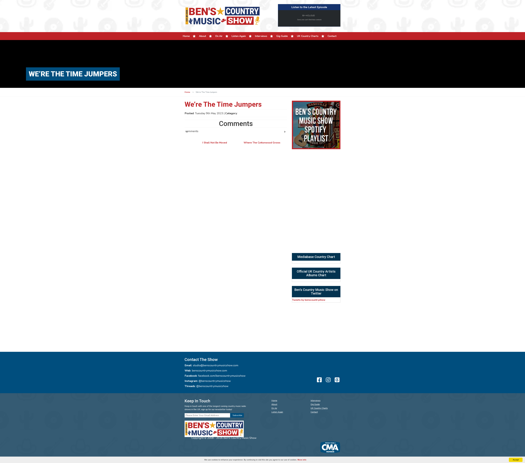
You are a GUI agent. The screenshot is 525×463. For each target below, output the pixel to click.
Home (186, 36)
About (202, 36)
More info (302, 460)
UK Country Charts (307, 36)
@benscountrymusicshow (215, 381)
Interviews (261, 36)
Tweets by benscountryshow (308, 300)
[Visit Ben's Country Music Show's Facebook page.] (319, 380)
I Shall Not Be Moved (214, 142)
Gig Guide (282, 36)
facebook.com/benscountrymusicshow (222, 376)
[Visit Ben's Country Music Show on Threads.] (336, 380)
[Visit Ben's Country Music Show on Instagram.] (328, 380)
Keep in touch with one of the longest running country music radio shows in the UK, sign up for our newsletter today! (215, 408)
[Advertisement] (316, 232)
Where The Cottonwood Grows (262, 142)
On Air (218, 36)
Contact (332, 36)
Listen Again (239, 36)
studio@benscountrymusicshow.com (215, 365)
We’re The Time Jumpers (223, 104)
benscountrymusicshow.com (209, 370)
